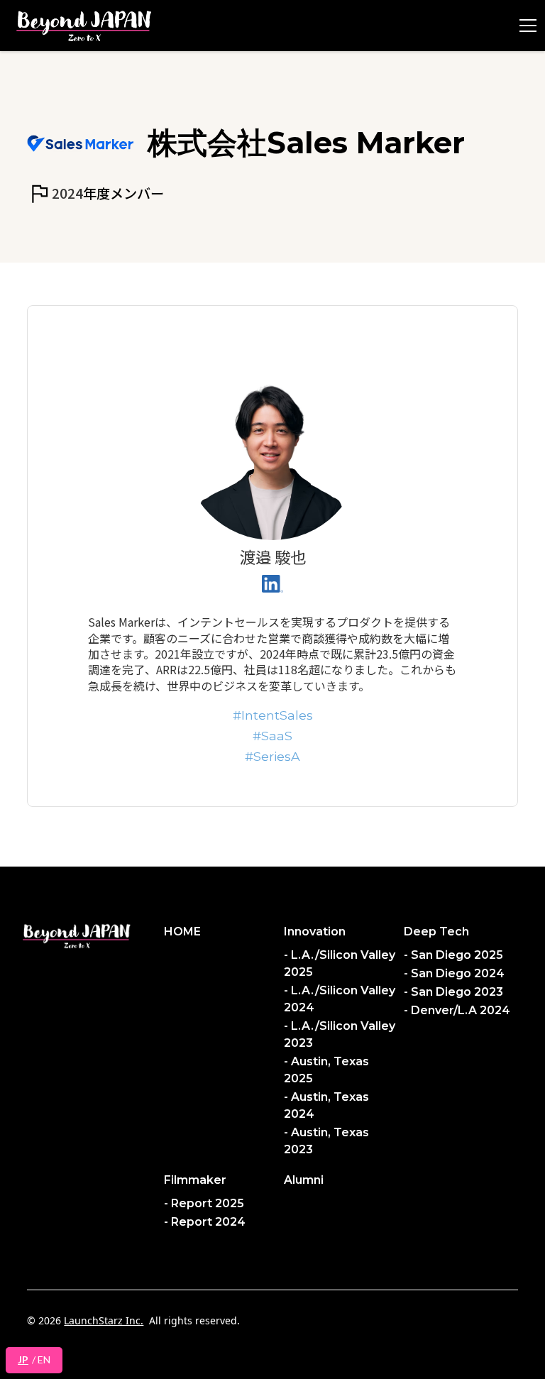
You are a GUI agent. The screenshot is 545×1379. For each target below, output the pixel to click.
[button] (525, 26)
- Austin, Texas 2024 (326, 1105)
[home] (84, 25)
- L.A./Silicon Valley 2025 (339, 963)
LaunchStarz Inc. (103, 1320)
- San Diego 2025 (453, 955)
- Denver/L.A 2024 (457, 1010)
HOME (182, 931)
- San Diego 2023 (453, 992)
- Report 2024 (205, 1222)
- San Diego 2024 (454, 973)
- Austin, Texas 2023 (326, 1141)
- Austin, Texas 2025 (326, 1070)
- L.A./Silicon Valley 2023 (339, 1034)
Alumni (304, 1180)
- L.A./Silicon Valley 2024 (339, 999)
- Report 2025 (204, 1203)
